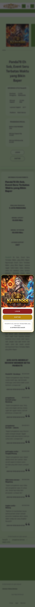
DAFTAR (17, 317)
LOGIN (17, 311)
